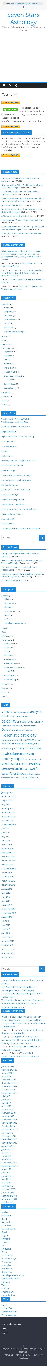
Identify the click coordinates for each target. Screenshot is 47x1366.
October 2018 (7, 865)
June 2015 (5, 893)
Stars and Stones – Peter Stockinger (16, 475)
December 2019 (8, 812)
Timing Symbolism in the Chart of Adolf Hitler (21, 233)
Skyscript (5, 451)
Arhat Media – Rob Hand (12, 465)
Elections (8, 356)
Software (5, 396)
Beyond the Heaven (9, 485)
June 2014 (5, 901)
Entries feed (7, 1308)
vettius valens (33, 774)
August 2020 (6, 800)
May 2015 (5, 897)
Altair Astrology (8, 470)
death (31, 721)
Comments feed (9, 1311)
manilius (20, 740)
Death (6, 323)
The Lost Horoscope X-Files (13, 499)
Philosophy (9, 368)
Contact (4, 1333)
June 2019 (5, 832)
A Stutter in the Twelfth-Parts (14, 216)
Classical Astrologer (10, 494)
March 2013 (6, 905)
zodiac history (10, 388)
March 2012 (6, 937)
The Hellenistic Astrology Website (16, 419)
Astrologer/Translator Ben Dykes (15, 427)
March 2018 (6, 873)
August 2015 (6, 889)
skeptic (6, 764)
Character (8, 315)
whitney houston (8, 778)
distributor (5, 725)
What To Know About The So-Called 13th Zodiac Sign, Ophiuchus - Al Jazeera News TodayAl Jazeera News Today (22, 254)
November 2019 (8, 816)
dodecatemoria (17, 725)
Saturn (34, 759)
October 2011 (7, 957)
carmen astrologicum (23, 716)
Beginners (8, 352)
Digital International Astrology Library (17, 436)
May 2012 (5, 929)
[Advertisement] (23, 59)
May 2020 (5, 804)
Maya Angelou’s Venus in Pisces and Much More (22, 220)
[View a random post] (16, 85)
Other (4, 340)
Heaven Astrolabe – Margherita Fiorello (18, 460)
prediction (6, 748)
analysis (36, 712)
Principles (5, 348)
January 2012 (7, 945)
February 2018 (7, 877)
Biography (8, 311)
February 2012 (7, 941)
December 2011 (8, 949)
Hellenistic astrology (19, 735)
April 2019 (5, 840)
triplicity (26, 769)
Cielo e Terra (7, 456)
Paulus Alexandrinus (11, 743)
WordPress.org (8, 1315)
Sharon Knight (7, 519)
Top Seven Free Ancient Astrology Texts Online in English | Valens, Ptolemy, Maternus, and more (22, 273)
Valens (14, 773)
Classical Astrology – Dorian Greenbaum (18, 509)
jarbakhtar (6, 740)
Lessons (4, 336)
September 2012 (8, 913)
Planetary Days (10, 372)
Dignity (10, 379)
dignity (39, 721)
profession (27, 754)
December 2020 (8, 796)
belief (4, 716)
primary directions (26, 748)
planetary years (30, 743)
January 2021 (7, 792)
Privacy (4, 1328)
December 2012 (8, 909)
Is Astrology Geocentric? (11, 205)
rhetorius (28, 759)
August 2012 (6, 917)
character (22, 721)
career (11, 716)
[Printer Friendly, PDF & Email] (10, 109)
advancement (25, 712)
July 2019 (5, 828)
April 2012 (5, 933)
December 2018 (8, 856)
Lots (6, 360)
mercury (29, 739)
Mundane (8, 364)
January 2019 (7, 852)
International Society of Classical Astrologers (20, 528)
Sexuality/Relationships (14, 331)
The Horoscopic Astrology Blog (14, 422)
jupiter (14, 740)
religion (18, 759)
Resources (5, 392)
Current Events (10, 319)
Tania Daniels (7, 523)
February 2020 (7, 808)
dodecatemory (30, 725)
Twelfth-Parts (10, 384)
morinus (37, 740)
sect (39, 759)
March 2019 (6, 844)
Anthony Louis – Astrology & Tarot (16, 480)
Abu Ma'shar (7, 712)
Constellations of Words (11, 514)
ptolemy (7, 759)
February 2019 (7, 848)
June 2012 (5, 925)
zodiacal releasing (30, 777)
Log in (4, 1305)
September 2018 (8, 869)
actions (17, 712)
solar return (20, 764)
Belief (6, 307)
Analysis (5, 304)
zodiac (18, 777)
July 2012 (5, 921)
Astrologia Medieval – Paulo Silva (15, 490)
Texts (3, 400)
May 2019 (5, 836)
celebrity (8, 721)
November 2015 (8, 885)
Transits (4, 404)
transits (17, 768)
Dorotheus (9, 729)
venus (22, 773)
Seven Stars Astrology (23, 18)
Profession (8, 327)
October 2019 (7, 820)
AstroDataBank (7, 441)
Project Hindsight (8, 431)
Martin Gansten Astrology (12, 504)
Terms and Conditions (11, 1324)
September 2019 (8, 824)
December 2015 (8, 881)
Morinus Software (9, 446)
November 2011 (8, 953)
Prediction (5, 344)
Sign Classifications (12, 376)
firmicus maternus (25, 730)
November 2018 (8, 860)
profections (10, 753)
